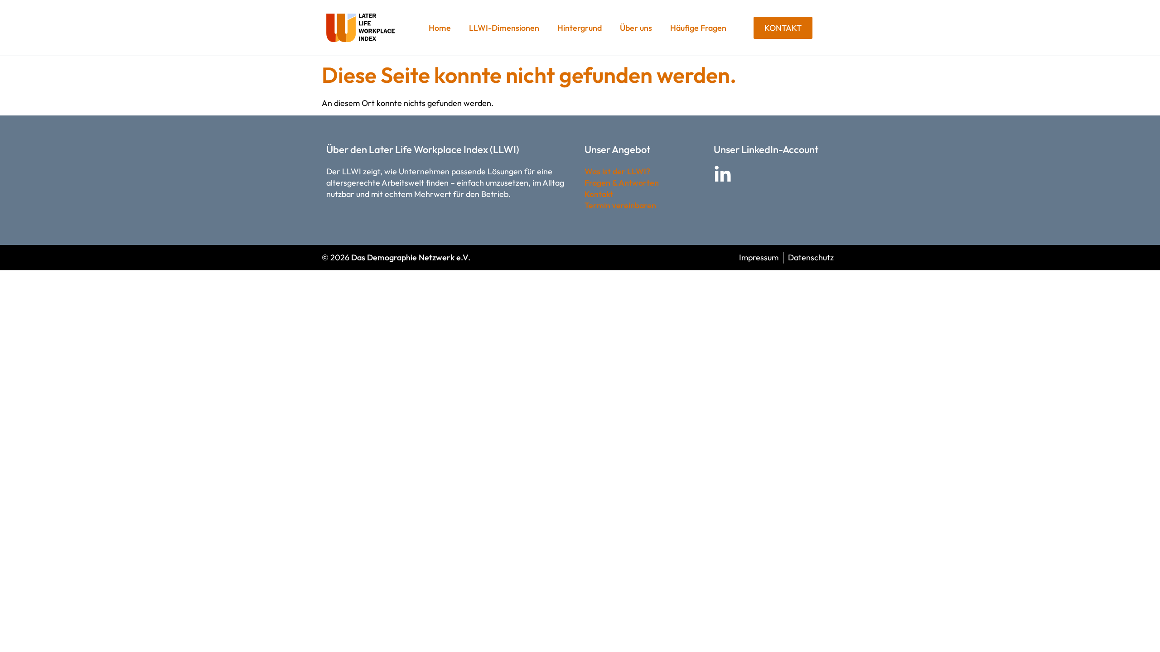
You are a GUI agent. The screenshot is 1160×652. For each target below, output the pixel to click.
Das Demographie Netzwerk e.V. (410, 257)
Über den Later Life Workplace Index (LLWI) (422, 149)
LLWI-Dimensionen (504, 28)
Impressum (758, 257)
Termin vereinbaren (620, 205)
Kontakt (599, 194)
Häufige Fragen (698, 28)
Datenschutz (811, 257)
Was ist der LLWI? (617, 171)
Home (440, 28)
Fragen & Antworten (622, 182)
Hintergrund (579, 28)
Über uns (636, 28)
